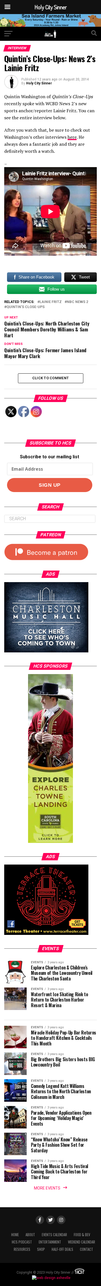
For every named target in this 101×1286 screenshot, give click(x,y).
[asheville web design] (50, 1278)
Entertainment (50, 1242)
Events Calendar (54, 1234)
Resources (22, 1249)
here (72, 137)
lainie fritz (51, 302)
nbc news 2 (77, 302)
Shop (41, 1249)
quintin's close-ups (25, 307)
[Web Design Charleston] (79, 1273)
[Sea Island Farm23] (50, 25)
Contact (86, 1249)
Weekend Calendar (81, 1242)
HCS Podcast (22, 1242)
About (30, 1234)
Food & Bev (82, 1234)
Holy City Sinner (39, 83)
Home (15, 1234)
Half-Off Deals (62, 1249)
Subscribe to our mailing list (49, 456)
